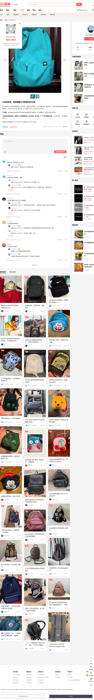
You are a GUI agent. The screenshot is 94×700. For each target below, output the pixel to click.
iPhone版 (70, 677)
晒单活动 (52, 14)
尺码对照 (77, 117)
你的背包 (14, 127)
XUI (8, 160)
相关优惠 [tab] (12, 272)
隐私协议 (15, 677)
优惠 (7, 10)
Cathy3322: (14, 231)
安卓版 (69, 674)
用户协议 (15, 680)
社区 (1, 14)
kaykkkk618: (14, 165)
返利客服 (28, 680)
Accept (71, 696)
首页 (1, 20)
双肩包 (6, 127)
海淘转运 (43, 14)
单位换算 (86, 117)
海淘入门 (57, 674)
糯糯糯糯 (9, 244)
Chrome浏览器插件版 (73, 680)
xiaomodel (9, 175)
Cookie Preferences (23, 696)
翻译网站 (77, 124)
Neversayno (10, 198)
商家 (14, 10)
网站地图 (15, 682)
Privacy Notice (24, 692)
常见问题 (28, 674)
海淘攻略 (15, 14)
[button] (16, 5)
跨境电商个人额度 (43, 677)
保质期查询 (86, 124)
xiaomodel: (14, 180)
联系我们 (28, 677)
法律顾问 (28, 682)
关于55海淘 (16, 674)
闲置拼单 (34, 14)
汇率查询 (40, 682)
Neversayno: (14, 208)
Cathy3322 (10, 221)
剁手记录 (25, 14)
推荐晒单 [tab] (3, 272)
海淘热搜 (57, 677)
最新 (8, 14)
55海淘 (5, 4)
